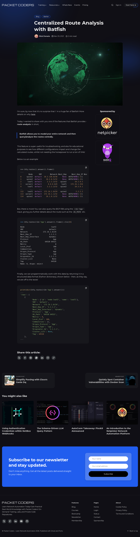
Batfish (46, 17)
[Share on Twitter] (19, 358)
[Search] (112, 5)
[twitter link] (4, 521)
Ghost (53, 531)
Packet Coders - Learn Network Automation (19, 531)
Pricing (85, 5)
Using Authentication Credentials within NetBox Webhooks (16, 431)
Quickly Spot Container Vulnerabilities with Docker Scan (106, 380)
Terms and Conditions (125, 514)
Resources (53, 5)
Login (96, 510)
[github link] (27, 521)
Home (96, 507)
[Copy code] (86, 168)
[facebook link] (10, 521)
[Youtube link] (21, 521)
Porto (61, 531)
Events (77, 5)
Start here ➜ (131, 5)
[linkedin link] (16, 521)
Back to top (134, 531)
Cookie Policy (121, 507)
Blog (37, 17)
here (33, 114)
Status (96, 514)
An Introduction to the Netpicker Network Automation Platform (118, 431)
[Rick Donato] (36, 36)
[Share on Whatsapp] (36, 358)
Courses (75, 510)
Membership (77, 521)
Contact (97, 517)
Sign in (118, 5)
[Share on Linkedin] (42, 358)
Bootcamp (76, 514)
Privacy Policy (121, 510)
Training (41, 5)
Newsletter (76, 517)
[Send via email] (48, 358)
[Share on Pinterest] (31, 358)
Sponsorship (99, 521)
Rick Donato (44, 36)
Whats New (67, 5)
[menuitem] (42, 5)
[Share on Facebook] (25, 358)
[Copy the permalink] (54, 358)
